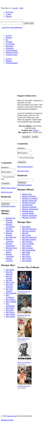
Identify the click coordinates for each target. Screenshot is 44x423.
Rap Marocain (11, 237)
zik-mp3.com (12, 416)
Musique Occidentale (10, 225)
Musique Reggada (9, 234)
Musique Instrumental (10, 245)
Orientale (9, 42)
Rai (7, 40)
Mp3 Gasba (10, 282)
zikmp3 (36, 130)
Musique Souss (11, 248)
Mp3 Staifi (10, 310)
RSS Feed (9, 12)
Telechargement (11, 50)
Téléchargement (11, 63)
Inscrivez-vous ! (7, 192)
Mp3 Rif (9, 280)
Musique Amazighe (9, 240)
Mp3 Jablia (10, 308)
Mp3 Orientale (11, 302)
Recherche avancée (8, 206)
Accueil (15, 8)
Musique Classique (9, 259)
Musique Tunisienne (10, 255)
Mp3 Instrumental (10, 305)
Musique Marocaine (10, 230)
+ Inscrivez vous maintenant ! (12, 27)
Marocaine (9, 46)
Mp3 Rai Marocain (9, 273)
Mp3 (21, 8)
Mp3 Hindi (10, 270)
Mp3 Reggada (11, 293)
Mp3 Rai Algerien (9, 277)
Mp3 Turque (10, 299)
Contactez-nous (11, 55)
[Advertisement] (29, 78)
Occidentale (10, 44)
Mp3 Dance (10, 312)
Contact (8, 14)
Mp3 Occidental (10, 296)
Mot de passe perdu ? (9, 188)
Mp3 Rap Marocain (9, 286)
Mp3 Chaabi (10, 314)
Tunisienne (10, 48)
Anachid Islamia (9, 251)
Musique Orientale (9, 221)
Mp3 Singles (10, 317)
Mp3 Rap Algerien (9, 290)
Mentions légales (12, 52)
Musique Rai (10, 218)
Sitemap (9, 16)
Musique (9, 38)
